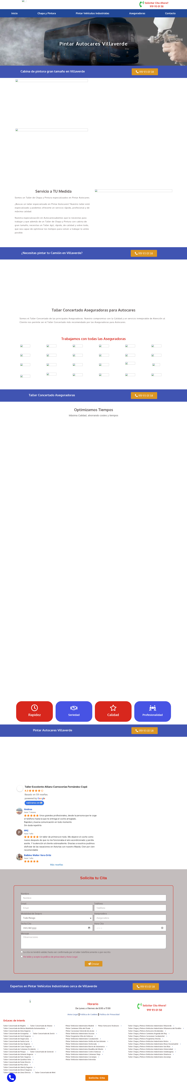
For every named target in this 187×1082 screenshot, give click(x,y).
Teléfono (98, 903)
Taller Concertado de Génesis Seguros (18, 1054)
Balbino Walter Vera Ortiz (37, 855)
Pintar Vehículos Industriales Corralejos (81, 1057)
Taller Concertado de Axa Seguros (16, 1044)
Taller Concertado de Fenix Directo (17, 1062)
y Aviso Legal (71, 956)
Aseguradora (100, 913)
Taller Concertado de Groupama (15, 1034)
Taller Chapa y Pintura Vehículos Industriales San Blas (149, 1046)
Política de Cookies (88, 1014)
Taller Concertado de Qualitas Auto (17, 1059)
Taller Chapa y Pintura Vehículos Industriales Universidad (150, 1049)
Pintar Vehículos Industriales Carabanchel (82, 1039)
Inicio (14, 13)
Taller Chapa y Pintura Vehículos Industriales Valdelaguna (150, 1052)
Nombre (25, 894)
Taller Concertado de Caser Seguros (17, 1046)
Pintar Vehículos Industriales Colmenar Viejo (83, 1054)
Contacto (170, 13)
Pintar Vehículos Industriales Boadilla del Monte (84, 1049)
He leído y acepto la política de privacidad (43, 956)
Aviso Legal (72, 1014)
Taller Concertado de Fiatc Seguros (17, 1057)
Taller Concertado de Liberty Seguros (17, 1067)
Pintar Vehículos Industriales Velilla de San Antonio (86, 1041)
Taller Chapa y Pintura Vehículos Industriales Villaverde (150, 1026)
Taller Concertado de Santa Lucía (16, 1041)
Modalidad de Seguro (31, 913)
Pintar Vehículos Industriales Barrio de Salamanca (85, 1046)
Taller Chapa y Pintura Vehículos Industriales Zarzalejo (149, 1057)
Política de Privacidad (110, 1014)
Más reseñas (56, 864)
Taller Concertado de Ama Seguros (17, 1031)
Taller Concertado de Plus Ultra (15, 1065)
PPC (26, 830)
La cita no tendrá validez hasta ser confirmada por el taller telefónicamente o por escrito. (67, 952)
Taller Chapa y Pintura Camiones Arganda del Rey (147, 1034)
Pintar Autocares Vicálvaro (108, 1026)
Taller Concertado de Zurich (43, 1034)
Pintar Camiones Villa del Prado (78, 1028)
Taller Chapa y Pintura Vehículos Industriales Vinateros (149, 1054)
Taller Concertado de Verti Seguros (17, 1036)
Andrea (28, 809)
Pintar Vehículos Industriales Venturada (81, 1044)
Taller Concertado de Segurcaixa (16, 1039)
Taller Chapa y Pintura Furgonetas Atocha (144, 1039)
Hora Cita (99, 923)
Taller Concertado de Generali (42, 1052)
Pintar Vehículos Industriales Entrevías (81, 1059)
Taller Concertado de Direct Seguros (17, 1070)
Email (23, 903)
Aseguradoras (137, 13)
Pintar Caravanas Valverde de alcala (80, 1031)
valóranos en (33, 802)
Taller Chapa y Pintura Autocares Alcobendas (145, 1031)
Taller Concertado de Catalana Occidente (19, 1049)
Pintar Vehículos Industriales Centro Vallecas (83, 1052)
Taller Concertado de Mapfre (14, 1026)
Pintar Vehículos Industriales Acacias (80, 1034)
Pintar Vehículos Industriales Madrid (80, 1026)
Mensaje (25, 933)
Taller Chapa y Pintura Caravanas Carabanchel (146, 1036)
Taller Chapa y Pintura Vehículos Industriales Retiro (148, 1041)
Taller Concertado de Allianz (41, 1026)
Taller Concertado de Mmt (45, 1072)
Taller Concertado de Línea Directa (17, 1072)
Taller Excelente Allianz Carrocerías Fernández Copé (56, 786)
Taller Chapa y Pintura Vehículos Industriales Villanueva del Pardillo (154, 1028)
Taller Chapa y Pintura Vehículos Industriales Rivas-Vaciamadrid (153, 1044)
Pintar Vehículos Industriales (92, 13)
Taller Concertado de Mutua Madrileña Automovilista (24, 1028)
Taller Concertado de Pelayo (14, 1052)
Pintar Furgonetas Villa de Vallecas (79, 1036)
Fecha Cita (26, 923)
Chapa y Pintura (47, 13)
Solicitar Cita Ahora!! (156, 2)
